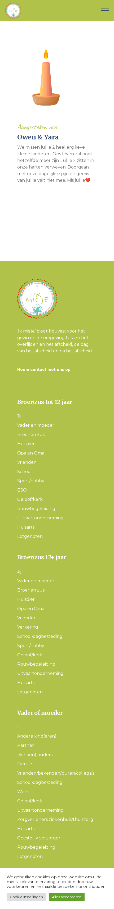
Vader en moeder (35, 425)
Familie (24, 763)
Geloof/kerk (30, 499)
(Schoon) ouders (34, 754)
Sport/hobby (30, 480)
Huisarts (25, 527)
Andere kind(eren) (36, 736)
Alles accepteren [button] (66, 897)
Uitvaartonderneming (40, 517)
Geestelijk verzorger (38, 837)
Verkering (27, 627)
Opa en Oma (30, 453)
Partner (25, 745)
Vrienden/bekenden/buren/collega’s (55, 773)
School (24, 471)
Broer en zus (31, 434)
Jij (19, 416)
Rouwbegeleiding (36, 508)
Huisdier (26, 443)
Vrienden (27, 462)
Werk (23, 791)
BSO (22, 490)
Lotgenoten (30, 536)
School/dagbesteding (40, 636)
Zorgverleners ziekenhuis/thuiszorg (55, 819)
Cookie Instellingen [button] (26, 897)
